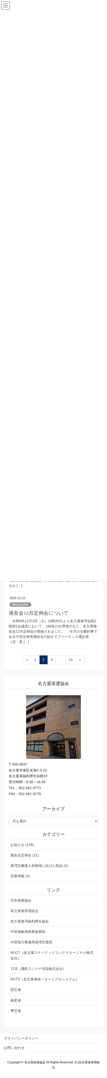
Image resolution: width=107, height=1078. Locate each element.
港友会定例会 (20, 604)
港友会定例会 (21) (24, 855)
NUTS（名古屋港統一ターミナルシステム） (44, 979)
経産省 (15, 1000)
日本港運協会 (20, 900)
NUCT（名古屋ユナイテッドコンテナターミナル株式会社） (51, 955)
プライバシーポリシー (21, 1038)
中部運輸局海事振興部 (27, 932)
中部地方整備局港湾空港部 (31, 942)
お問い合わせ (14, 1048)
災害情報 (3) (20, 876)
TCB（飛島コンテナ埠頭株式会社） (38, 969)
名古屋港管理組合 (24, 911)
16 (70, 660)
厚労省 (15, 1011)
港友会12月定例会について (38, 613)
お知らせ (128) (22, 845)
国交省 (15, 990)
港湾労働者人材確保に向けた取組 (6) (39, 866)
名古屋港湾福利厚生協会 (29, 921)
